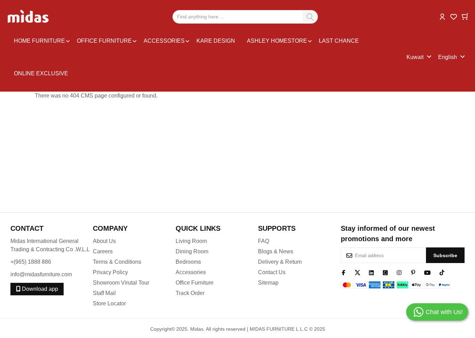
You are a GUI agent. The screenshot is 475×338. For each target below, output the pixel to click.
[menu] (208, 57)
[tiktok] (442, 272)
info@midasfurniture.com (41, 274)
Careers (103, 251)
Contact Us (271, 272)
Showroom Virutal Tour (121, 283)
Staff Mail (104, 293)
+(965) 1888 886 (30, 262)
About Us (104, 241)
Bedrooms (188, 262)
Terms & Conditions (117, 262)
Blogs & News (275, 251)
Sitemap (268, 283)
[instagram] (399, 272)
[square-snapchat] (385, 272)
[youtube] (427, 272)
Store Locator (109, 303)
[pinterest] (413, 272)
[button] (442, 16)
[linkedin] (371, 272)
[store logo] (28, 17)
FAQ (263, 241)
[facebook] (343, 272)
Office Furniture (195, 283)
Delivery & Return (280, 262)
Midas (196, 329)
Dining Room (192, 251)
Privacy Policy (110, 272)
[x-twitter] (357, 272)
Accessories (191, 272)
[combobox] (245, 17)
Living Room (191, 241)
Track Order (190, 293)
